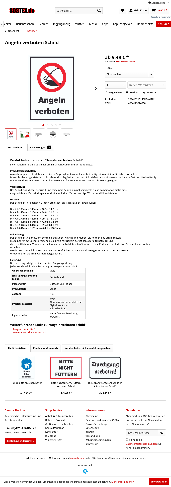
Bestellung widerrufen (160, 16)
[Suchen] (99, 10)
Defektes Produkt (55, 420)
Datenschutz (93, 427)
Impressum (92, 444)
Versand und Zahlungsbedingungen (98, 437)
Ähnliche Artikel (17, 348)
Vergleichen (115, 92)
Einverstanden (159, 481)
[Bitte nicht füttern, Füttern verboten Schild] (66, 368)
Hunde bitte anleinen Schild (26, 382)
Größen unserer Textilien (59, 424)
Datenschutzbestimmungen (141, 443)
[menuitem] (79, 10)
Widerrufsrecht (53, 439)
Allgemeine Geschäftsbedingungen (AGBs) (102, 418)
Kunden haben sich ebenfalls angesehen (88, 348)
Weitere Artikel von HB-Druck (29, 332)
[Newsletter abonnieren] (162, 432)
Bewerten (151, 92)
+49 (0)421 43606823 (20, 428)
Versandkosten (77, 458)
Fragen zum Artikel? (24, 329)
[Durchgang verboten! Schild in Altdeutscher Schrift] (105, 368)
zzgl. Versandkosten (125, 61)
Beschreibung (15, 147)
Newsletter (51, 431)
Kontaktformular (54, 427)
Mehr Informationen (122, 481)
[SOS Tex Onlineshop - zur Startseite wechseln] (22, 11)
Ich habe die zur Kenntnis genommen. (143, 443)
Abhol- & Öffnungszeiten (59, 416)
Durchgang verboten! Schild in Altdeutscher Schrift (105, 384)
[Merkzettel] (122, 10)
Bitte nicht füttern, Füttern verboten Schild (66, 384)
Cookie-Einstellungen (97, 424)
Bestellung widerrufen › (20, 440)
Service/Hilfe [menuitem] (158, 2)
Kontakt (90, 431)
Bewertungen (40, 147)
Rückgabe (50, 435)
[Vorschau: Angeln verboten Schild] (11, 134)
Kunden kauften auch (45, 348)
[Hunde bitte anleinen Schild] (26, 368)
